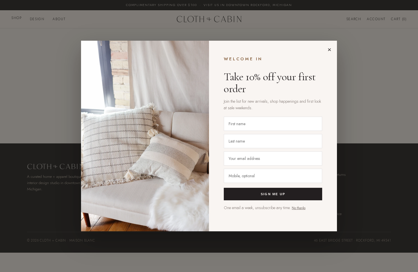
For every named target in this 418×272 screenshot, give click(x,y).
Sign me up (273, 194)
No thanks (298, 208)
